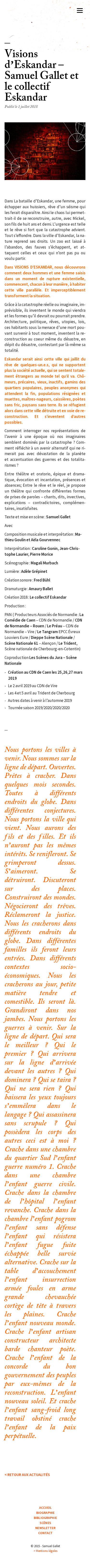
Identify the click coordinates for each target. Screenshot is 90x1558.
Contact (45, 1533)
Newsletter (45, 1528)
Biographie (45, 1512)
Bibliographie (45, 1518)
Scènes (45, 1523)
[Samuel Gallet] (45, 15)
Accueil (45, 1507)
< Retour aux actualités (27, 1474)
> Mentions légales (45, 1551)
